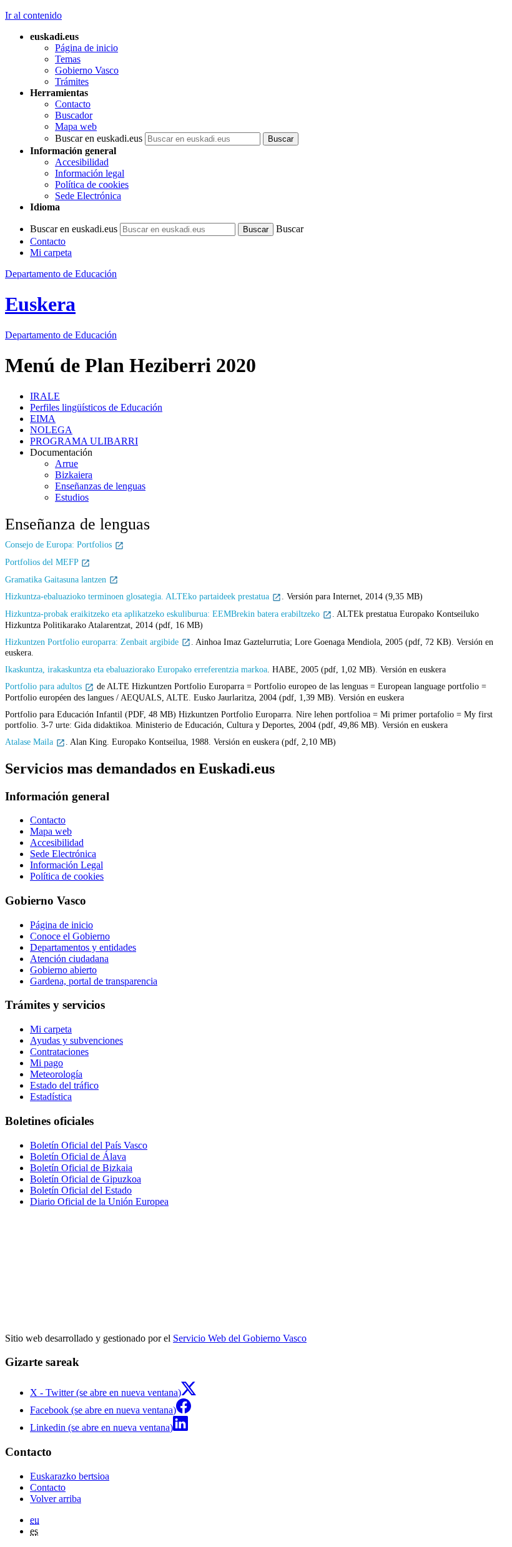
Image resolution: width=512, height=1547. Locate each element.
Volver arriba (55, 1498)
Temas (68, 59)
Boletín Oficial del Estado (81, 1190)
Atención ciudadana (69, 958)
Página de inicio (86, 47)
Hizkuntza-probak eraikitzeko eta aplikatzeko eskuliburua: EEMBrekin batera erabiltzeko (163, 614)
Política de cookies (92, 184)
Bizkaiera (73, 474)
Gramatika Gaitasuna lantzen (57, 579)
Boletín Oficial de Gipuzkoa (85, 1179)
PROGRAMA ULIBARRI (84, 441)
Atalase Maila (30, 742)
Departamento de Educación (61, 273)
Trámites (72, 81)
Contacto (73, 104)
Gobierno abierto (63, 970)
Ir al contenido (33, 15)
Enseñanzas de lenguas (100, 486)
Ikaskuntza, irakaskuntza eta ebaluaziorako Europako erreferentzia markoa (136, 669)
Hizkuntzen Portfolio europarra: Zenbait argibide (93, 642)
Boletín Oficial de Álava (78, 1156)
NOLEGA (51, 430)
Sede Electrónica (88, 195)
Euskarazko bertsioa (69, 1476)
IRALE (45, 396)
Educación (61, 335)
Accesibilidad (82, 162)
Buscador (73, 115)
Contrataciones (59, 1051)
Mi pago (46, 1063)
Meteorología (56, 1074)
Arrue (66, 463)
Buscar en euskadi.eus (98, 138)
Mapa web (76, 126)
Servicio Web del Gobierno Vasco (240, 1338)
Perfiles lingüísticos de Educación (96, 407)
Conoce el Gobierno (70, 936)
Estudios (72, 497)
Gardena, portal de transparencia (93, 981)
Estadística (51, 1096)
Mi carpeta (51, 252)
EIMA (43, 418)
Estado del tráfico (64, 1085)
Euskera (40, 304)
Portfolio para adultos (44, 686)
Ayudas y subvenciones (76, 1040)
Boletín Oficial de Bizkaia (81, 1167)
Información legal (89, 173)
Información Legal (66, 865)
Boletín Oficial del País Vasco (88, 1145)
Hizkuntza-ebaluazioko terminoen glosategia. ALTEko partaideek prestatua (138, 596)
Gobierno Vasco (87, 70)
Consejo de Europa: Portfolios (59, 544)
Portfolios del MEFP (43, 562)
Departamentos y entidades (83, 947)
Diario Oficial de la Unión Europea (99, 1201)
